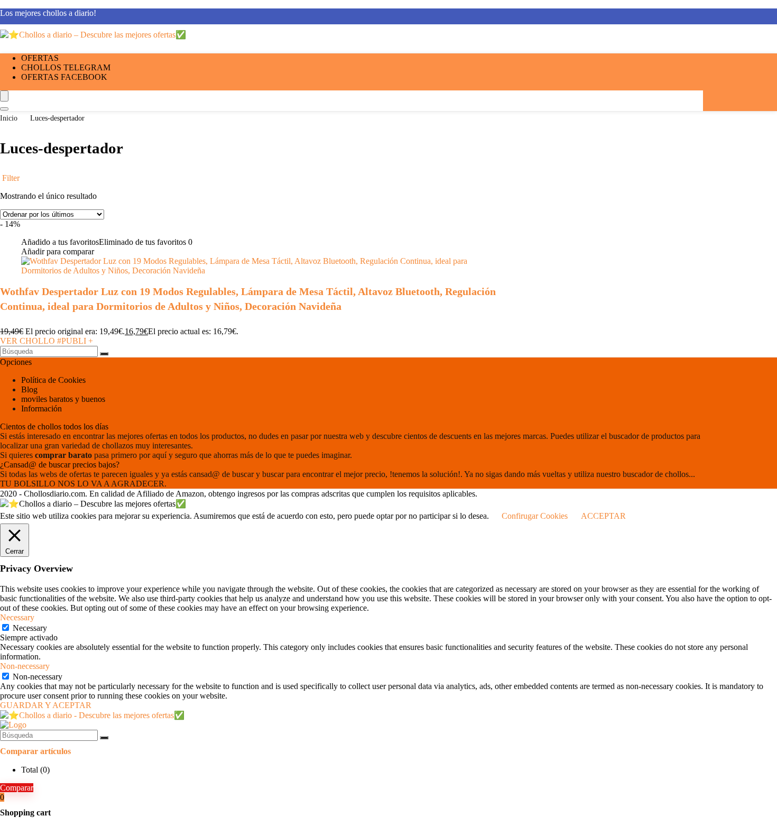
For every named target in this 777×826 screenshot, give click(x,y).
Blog (29, 389)
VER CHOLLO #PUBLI (46, 340)
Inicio (8, 118)
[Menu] (4, 96)
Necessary (30, 627)
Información (41, 408)
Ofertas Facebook (64, 76)
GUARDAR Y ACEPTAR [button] (45, 705)
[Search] (4, 109)
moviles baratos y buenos (63, 398)
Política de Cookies (53, 379)
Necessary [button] (17, 617)
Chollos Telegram (65, 67)
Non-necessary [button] (25, 666)
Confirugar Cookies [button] (535, 515)
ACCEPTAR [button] (603, 515)
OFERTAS (40, 57)
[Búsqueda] (104, 353)
